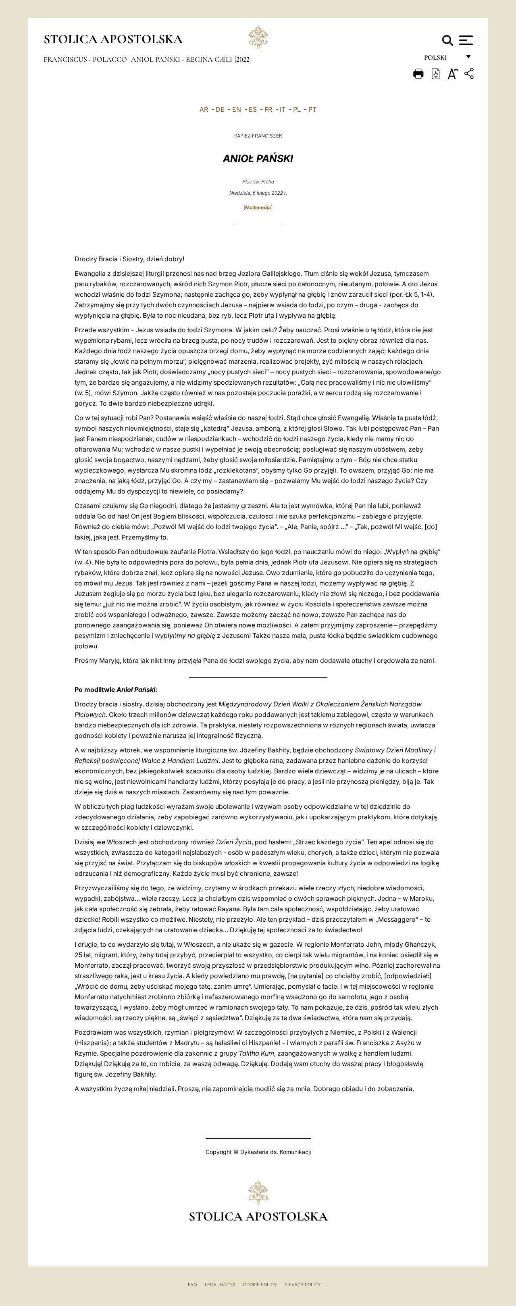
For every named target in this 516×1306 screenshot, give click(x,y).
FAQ (192, 1284)
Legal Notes (220, 1284)
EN (236, 109)
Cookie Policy (260, 1284)
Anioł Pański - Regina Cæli (182, 59)
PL (297, 109)
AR (204, 109)
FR (268, 109)
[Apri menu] (465, 40)
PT (312, 109)
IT (282, 109)
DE (220, 109)
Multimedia (258, 207)
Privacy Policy (302, 1284)
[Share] (470, 75)
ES (253, 109)
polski (442, 59)
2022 (243, 59)
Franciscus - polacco (86, 59)
